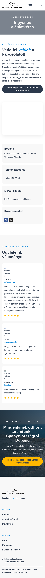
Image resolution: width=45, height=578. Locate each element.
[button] (30, 5)
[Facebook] (6, 220)
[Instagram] (11, 220)
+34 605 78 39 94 (12, 178)
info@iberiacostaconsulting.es (17, 199)
